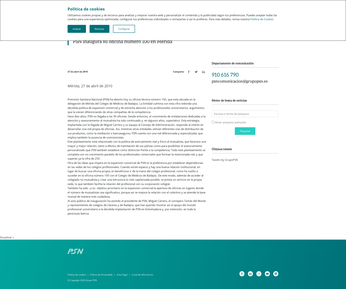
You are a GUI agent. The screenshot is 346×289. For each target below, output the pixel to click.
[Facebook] (242, 273)
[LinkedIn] (250, 273)
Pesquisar (245, 131)
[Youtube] (267, 273)
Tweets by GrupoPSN (225, 160)
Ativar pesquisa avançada (230, 122)
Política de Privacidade (101, 274)
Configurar (124, 28)
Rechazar (99, 28)
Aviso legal (122, 274)
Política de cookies (77, 274)
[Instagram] (258, 273)
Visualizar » (7, 237)
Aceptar (77, 28)
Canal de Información (142, 274)
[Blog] (275, 273)
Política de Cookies (262, 19)
